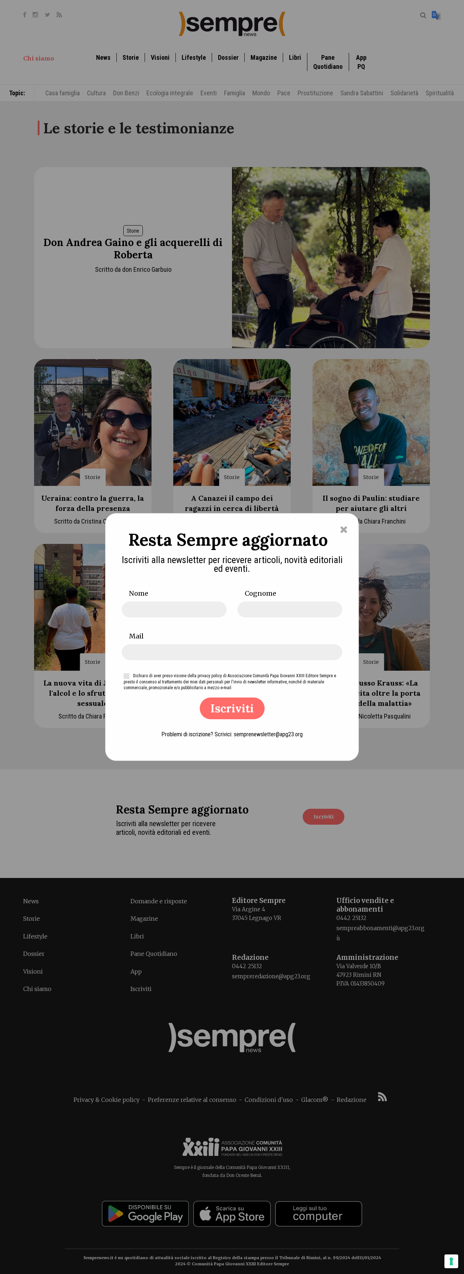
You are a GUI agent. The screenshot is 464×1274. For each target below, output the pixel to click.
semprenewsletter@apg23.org (268, 734)
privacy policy (210, 675)
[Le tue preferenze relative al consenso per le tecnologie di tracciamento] (451, 1261)
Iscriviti (232, 708)
